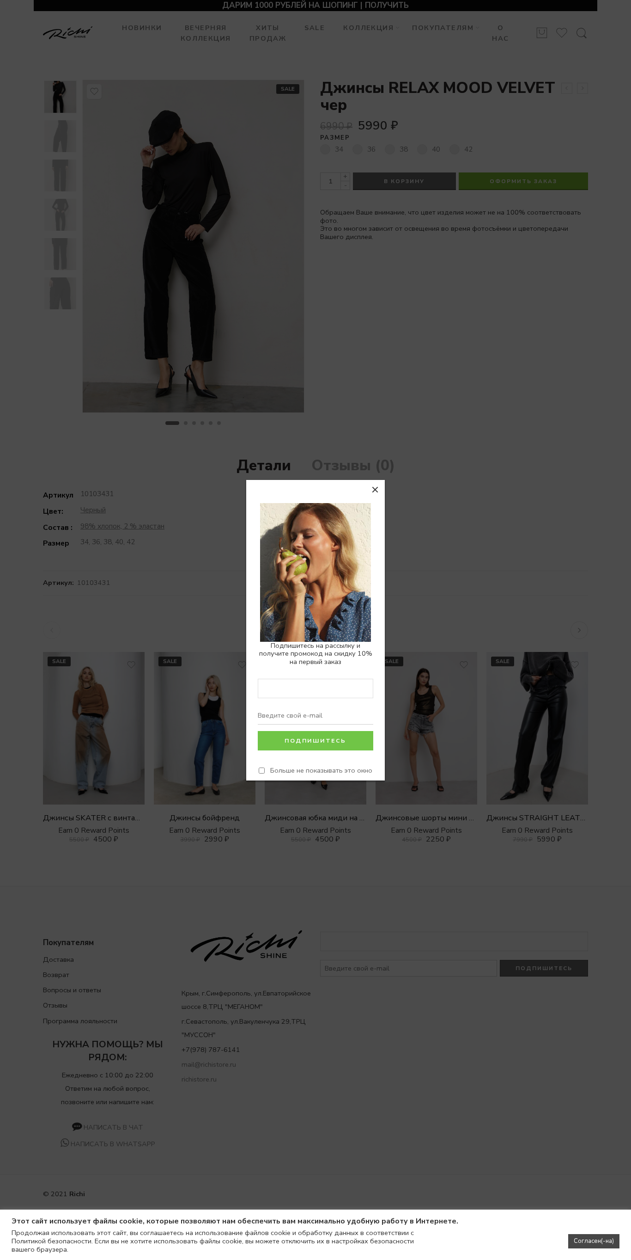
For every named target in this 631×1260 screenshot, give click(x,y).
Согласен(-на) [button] (594, 1241)
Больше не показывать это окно (321, 770)
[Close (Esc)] (375, 489)
